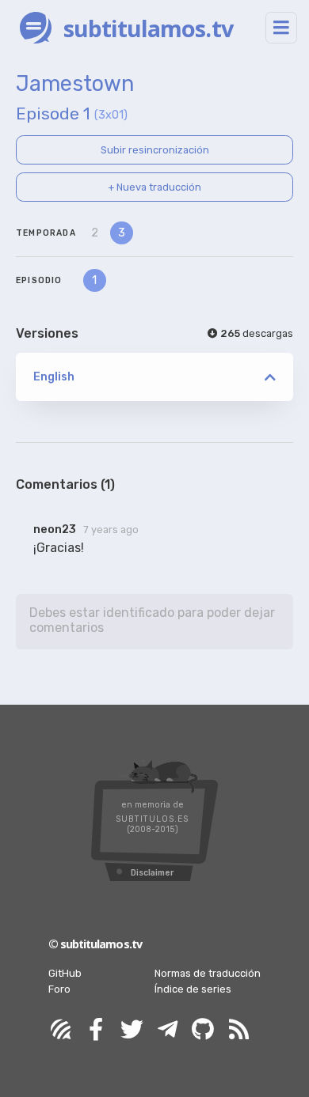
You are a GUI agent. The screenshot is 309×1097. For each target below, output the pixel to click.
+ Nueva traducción (154, 187)
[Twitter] (131, 1030)
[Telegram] (167, 1030)
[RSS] (238, 1030)
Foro (59, 989)
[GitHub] (203, 1030)
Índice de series (192, 989)
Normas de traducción (207, 973)
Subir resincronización (155, 150)
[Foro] (60, 1030)
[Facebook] (96, 1030)
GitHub (65, 973)
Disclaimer (152, 873)
